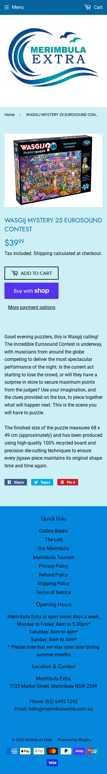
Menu (18, 7)
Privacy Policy (53, 566)
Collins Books (53, 531)
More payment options (31, 307)
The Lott (53, 539)
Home (9, 114)
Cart (98, 7)
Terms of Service (53, 592)
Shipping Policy (53, 583)
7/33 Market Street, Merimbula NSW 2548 (53, 686)
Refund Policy (53, 575)
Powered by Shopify (74, 740)
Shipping (43, 253)
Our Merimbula (53, 548)
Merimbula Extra (38, 740)
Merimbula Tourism (53, 557)
